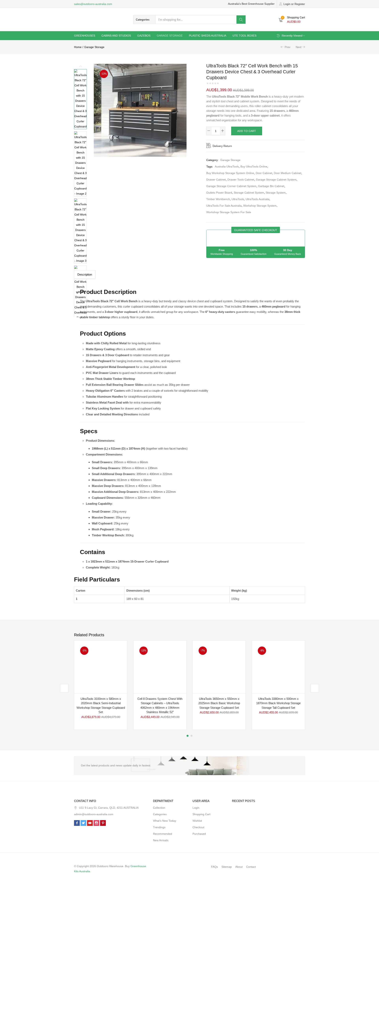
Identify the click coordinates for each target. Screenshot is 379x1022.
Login (195, 807)
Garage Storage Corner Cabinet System (231, 186)
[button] (144, 19)
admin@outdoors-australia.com (93, 814)
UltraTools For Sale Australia (224, 205)
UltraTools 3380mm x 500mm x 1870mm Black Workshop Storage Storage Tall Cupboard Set (278, 703)
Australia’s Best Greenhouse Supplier (251, 3)
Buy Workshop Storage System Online (230, 173)
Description (84, 274)
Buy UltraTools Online (253, 166)
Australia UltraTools (227, 166)
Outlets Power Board (219, 192)
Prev (287, 47)
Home (78, 47)
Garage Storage (170, 35)
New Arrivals (160, 840)
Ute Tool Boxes (244, 35)
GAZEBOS (143, 35)
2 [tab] (191, 736)
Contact (251, 866)
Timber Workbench (218, 199)
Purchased (199, 833)
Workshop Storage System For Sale (228, 212)
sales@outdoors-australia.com (93, 4)
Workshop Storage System (260, 205)
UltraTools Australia (257, 199)
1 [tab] (188, 736)
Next (298, 47)
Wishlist (197, 820)
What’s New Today (164, 820)
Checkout (198, 827)
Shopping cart (201, 814)
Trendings (159, 827)
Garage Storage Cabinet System (276, 179)
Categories (160, 814)
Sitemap (226, 866)
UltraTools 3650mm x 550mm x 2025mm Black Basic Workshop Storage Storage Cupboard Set (219, 703)
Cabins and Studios (116, 35)
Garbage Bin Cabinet (271, 186)
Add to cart (246, 131)
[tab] (84, 274)
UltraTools (238, 199)
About (239, 866)
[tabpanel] (100, 685)
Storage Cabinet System (249, 192)
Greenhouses (84, 35)
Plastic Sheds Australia (207, 35)
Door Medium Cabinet (287, 173)
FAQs (214, 866)
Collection (159, 807)
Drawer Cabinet (216, 179)
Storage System (276, 192)
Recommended (162, 833)
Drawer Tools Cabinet (240, 179)
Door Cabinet (264, 173)
